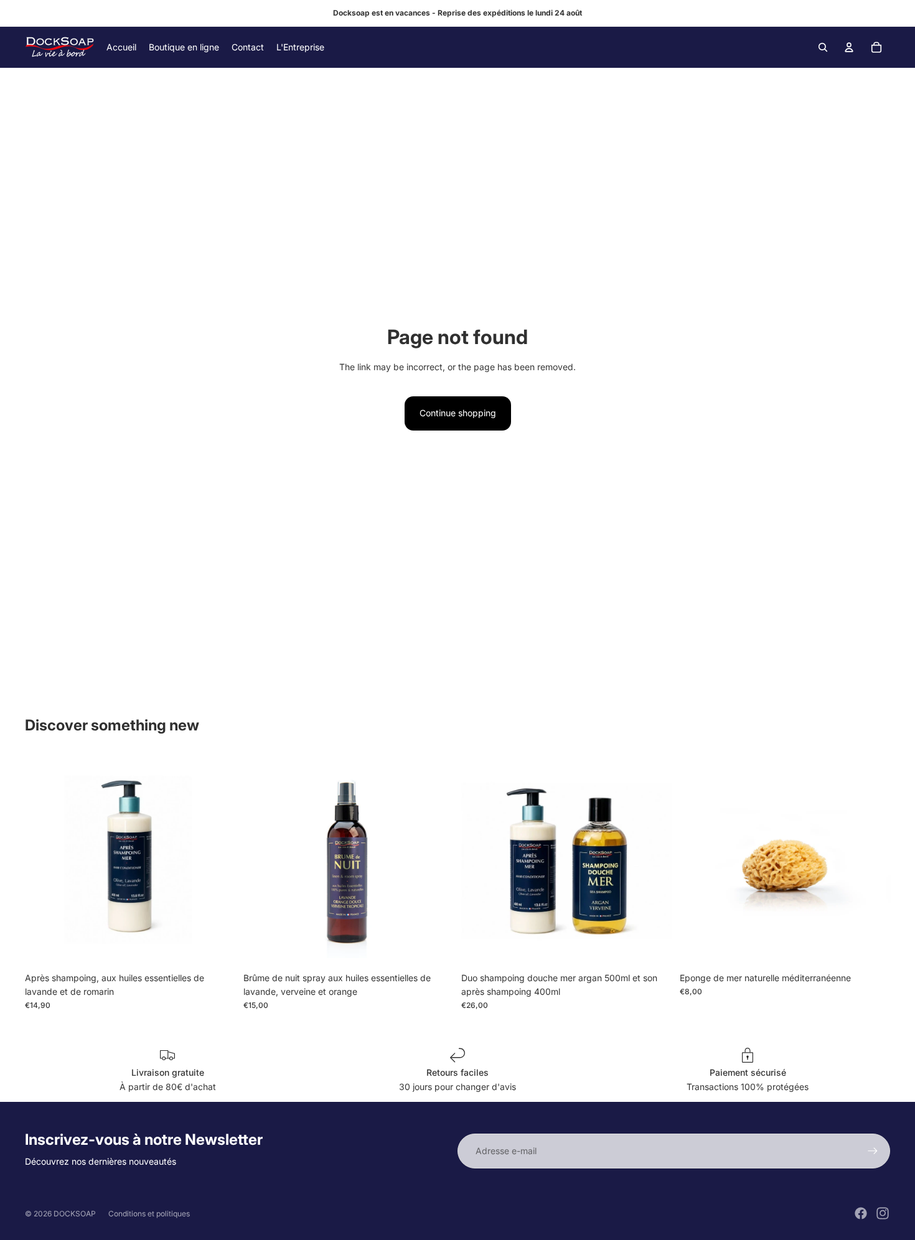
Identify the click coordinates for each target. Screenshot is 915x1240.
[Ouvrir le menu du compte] (849, 47)
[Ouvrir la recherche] (823, 47)
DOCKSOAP (75, 1213)
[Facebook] (860, 1213)
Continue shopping (458, 413)
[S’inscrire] (872, 1151)
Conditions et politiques (149, 1213)
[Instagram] (882, 1213)
